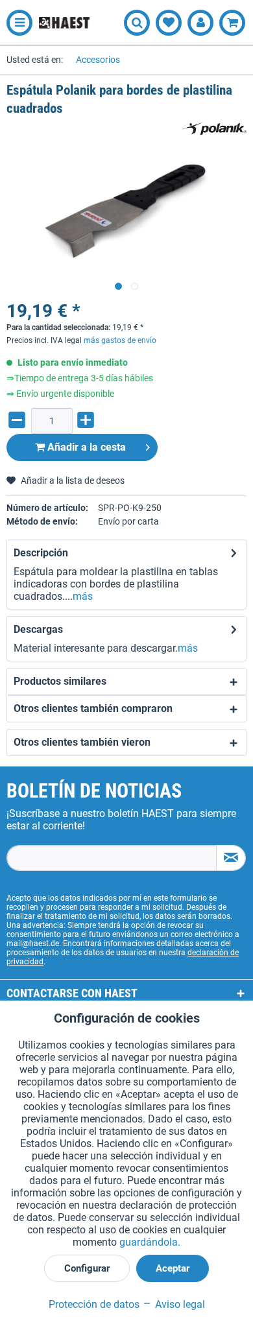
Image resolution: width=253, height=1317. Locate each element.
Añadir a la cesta (85, 447)
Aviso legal (178, 1304)
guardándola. (149, 1242)
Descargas (38, 629)
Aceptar (172, 1268)
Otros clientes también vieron (82, 742)
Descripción (41, 553)
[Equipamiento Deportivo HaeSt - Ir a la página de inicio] (64, 23)
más (83, 596)
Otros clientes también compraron (93, 708)
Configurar (87, 1268)
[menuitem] (16, 23)
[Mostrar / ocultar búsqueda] (137, 23)
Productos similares (60, 681)
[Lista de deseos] (169, 23)
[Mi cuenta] (200, 23)
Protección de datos (94, 1304)
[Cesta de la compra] (232, 23)
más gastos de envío (120, 340)
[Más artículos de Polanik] (214, 128)
